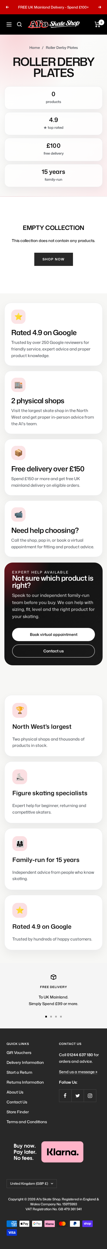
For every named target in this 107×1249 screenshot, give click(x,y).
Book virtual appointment (53, 634)
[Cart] (97, 24)
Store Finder (18, 1111)
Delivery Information (25, 1062)
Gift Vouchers (19, 1052)
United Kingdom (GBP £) (29, 1183)
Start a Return (19, 1072)
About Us (15, 1092)
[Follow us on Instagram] (90, 1095)
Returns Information (25, 1082)
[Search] (19, 24)
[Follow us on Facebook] (65, 1095)
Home (34, 47)
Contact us (53, 650)
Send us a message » (78, 1071)
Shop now (54, 259)
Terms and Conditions (27, 1121)
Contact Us (17, 1102)
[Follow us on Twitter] (77, 1095)
